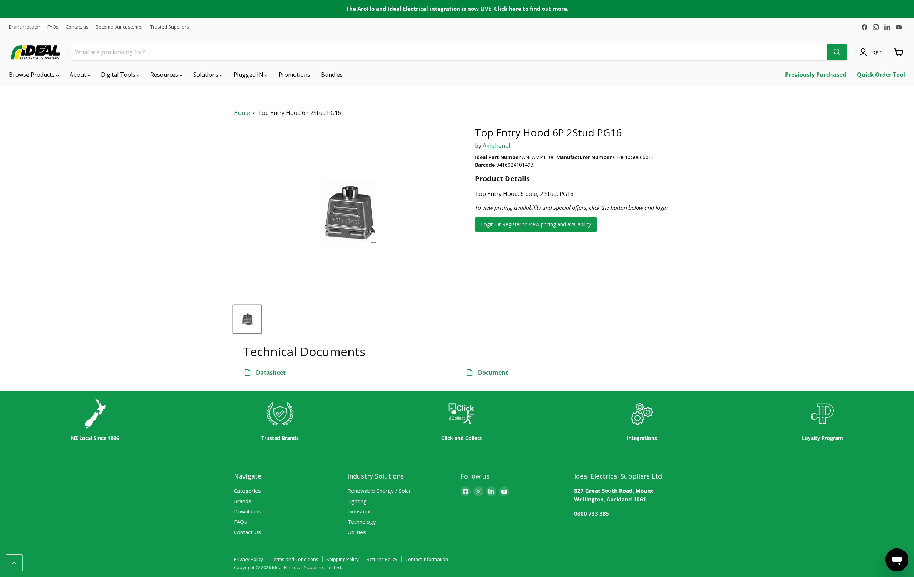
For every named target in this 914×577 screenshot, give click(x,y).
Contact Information (426, 559)
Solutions (206, 75)
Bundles (332, 75)
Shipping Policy (342, 559)
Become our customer (119, 27)
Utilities (356, 532)
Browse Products (32, 75)
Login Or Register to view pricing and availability (536, 224)
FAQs (53, 27)
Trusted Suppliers (169, 27)
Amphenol (496, 146)
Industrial (358, 511)
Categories (247, 490)
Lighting (357, 501)
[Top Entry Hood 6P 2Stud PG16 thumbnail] (247, 319)
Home (242, 113)
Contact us (77, 27)
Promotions (294, 75)
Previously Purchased (815, 75)
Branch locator (24, 27)
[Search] (837, 52)
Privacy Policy (248, 559)
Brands (242, 501)
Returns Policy (382, 559)
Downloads (247, 511)
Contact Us (247, 532)
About (78, 75)
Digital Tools (119, 75)
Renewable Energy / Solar (379, 490)
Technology (361, 521)
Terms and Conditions (294, 559)
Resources (165, 75)
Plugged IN (249, 75)
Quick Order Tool (881, 75)
